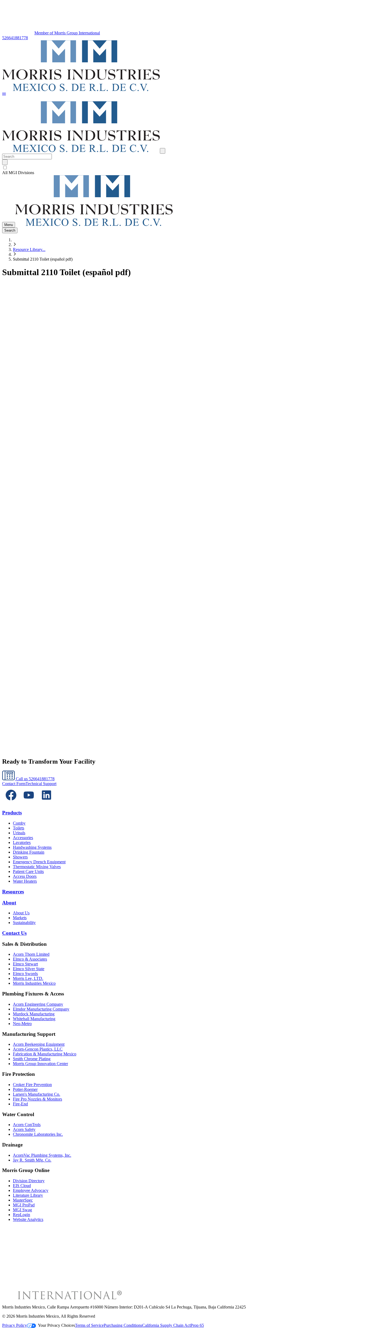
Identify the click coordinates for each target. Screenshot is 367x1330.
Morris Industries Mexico (34, 983)
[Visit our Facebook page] (11, 802)
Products (12, 812)
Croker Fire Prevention (32, 1084)
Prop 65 (197, 1325)
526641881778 (15, 37)
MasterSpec (23, 1200)
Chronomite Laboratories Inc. (38, 1134)
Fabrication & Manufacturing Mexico (44, 1054)
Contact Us (14, 933)
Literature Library (28, 1195)
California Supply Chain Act (166, 1325)
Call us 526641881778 (35, 779)
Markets (20, 917)
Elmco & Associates (30, 959)
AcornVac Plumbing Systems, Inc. (42, 1155)
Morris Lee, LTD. (28, 978)
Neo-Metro (22, 1023)
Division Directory (29, 1180)
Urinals (19, 833)
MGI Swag (22, 1209)
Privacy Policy (14, 1325)
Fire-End (20, 1104)
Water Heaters (25, 881)
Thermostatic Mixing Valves (37, 866)
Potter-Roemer (25, 1089)
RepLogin (21, 1214)
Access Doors (25, 876)
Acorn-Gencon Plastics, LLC (38, 1049)
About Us (21, 913)
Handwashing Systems (32, 847)
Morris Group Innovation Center (40, 1063)
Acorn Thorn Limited (31, 954)
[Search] (5, 162)
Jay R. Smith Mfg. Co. (32, 1160)
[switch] (5, 167)
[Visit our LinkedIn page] (46, 802)
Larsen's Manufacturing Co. (36, 1094)
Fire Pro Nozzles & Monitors (37, 1099)
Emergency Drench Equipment (39, 862)
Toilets (18, 828)
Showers (20, 857)
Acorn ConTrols (27, 1124)
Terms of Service (89, 1325)
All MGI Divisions (18, 172)
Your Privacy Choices (56, 1325)
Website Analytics (28, 1219)
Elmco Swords (25, 973)
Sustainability (24, 922)
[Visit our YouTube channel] (29, 802)
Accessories (23, 837)
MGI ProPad (24, 1205)
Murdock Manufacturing (34, 1014)
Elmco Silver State (28, 968)
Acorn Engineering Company (38, 1004)
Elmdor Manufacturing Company (41, 1009)
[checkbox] (183, 167)
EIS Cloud (22, 1185)
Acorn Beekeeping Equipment (38, 1044)
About (9, 902)
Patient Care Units (28, 871)
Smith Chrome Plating (32, 1058)
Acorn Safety (24, 1129)
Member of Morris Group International (67, 33)
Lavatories (22, 842)
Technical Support (41, 783)
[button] (4, 94)
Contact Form (14, 783)
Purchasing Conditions (123, 1325)
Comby (19, 823)
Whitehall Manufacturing (34, 1018)
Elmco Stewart (25, 964)
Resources (13, 891)
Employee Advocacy (30, 1190)
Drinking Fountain (28, 852)
